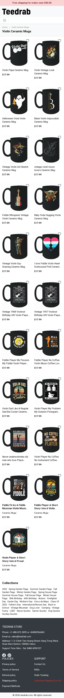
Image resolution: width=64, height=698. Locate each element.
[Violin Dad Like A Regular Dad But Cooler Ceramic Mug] (16, 391)
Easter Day (13, 601)
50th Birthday (15, 598)
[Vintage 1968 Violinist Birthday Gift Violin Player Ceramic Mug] (16, 294)
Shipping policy (9, 680)
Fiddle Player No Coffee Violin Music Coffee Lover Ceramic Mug (47, 363)
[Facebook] (5, 655)
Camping (46, 607)
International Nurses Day (34, 604)
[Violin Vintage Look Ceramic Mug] (48, 53)
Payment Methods (11, 686)
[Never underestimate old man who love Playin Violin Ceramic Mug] (16, 439)
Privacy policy (8, 664)
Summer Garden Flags (41, 589)
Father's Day (15, 604)
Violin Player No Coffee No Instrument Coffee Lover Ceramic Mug (46, 460)
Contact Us (39, 664)
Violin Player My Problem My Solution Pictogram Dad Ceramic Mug (47, 412)
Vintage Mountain (19, 607)
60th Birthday (30, 598)
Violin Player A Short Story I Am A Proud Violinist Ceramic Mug (14, 561)
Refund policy (8, 675)
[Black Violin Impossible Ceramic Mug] (48, 101)
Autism (41, 598)
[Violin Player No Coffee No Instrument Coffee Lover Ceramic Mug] (48, 439)
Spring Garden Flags (18, 589)
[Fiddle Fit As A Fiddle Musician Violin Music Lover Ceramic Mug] (16, 487)
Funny (5, 611)
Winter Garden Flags (26, 592)
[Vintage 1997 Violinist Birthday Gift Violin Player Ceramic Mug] (48, 294)
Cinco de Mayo (41, 601)
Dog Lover (35, 607)
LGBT (12, 611)
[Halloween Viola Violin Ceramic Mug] (16, 101)
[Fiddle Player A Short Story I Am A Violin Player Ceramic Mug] (48, 487)
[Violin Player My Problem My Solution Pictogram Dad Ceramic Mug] (48, 391)
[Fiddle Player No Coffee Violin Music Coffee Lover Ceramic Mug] (48, 342)
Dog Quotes (54, 611)
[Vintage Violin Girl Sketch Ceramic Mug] (16, 149)
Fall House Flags (33, 595)
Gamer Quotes (39, 611)
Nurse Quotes (24, 611)
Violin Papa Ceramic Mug (15, 70)
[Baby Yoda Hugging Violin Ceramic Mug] (48, 197)
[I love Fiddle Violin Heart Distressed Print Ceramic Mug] (48, 246)
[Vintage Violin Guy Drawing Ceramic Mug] (16, 246)
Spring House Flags (47, 592)
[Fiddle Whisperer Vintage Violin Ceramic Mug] (16, 197)
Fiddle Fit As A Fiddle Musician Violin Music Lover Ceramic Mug (14, 508)
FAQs (36, 669)
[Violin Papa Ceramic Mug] (16, 53)
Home (5, 27)
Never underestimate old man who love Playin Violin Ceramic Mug (15, 460)
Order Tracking (41, 675)
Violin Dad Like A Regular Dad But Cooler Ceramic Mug (15, 412)
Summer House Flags (12, 595)
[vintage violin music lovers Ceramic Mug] (48, 149)
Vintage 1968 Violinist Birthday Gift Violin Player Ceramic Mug (15, 315)
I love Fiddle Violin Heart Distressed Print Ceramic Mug (47, 267)
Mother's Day (26, 601)
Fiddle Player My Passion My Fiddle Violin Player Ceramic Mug (15, 363)
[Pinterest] (9, 655)
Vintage (55, 607)
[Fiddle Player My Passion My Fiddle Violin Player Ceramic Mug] (16, 342)
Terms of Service (10, 669)
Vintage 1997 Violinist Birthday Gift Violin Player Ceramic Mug (47, 315)
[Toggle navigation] (4, 20)
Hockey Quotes (9, 614)
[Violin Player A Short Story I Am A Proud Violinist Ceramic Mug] (16, 540)
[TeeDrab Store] (16, 11)
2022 (4, 589)
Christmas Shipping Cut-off (47, 680)
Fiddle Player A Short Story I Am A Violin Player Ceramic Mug (46, 508)
